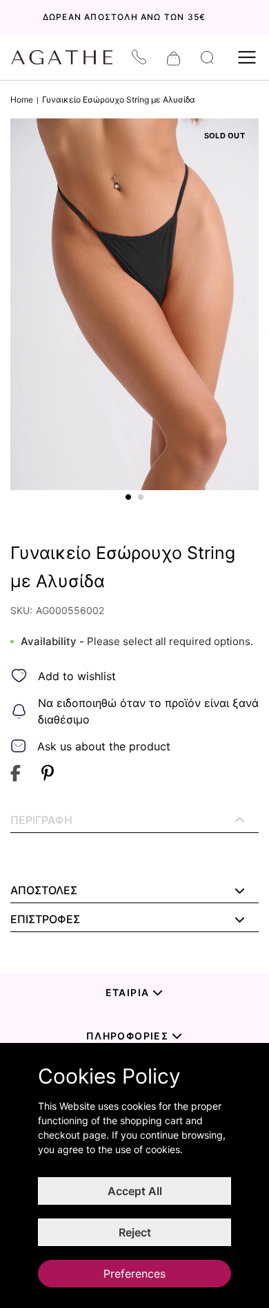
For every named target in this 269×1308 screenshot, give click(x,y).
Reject (135, 1232)
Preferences (134, 1273)
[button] (128, 497)
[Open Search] (207, 57)
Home (21, 99)
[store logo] (69, 57)
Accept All (135, 1191)
